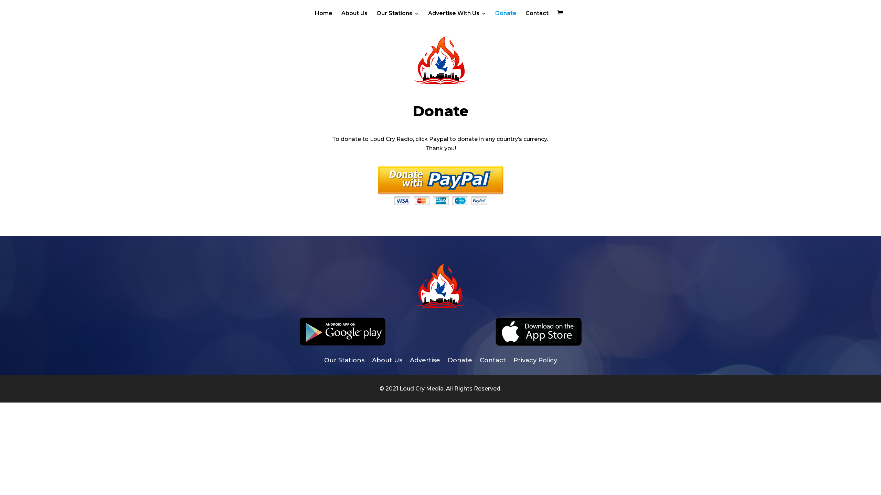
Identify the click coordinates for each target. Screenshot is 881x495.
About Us (354, 13)
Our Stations (394, 13)
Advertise (425, 361)
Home (323, 13)
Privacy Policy (535, 361)
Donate (506, 13)
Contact (537, 13)
